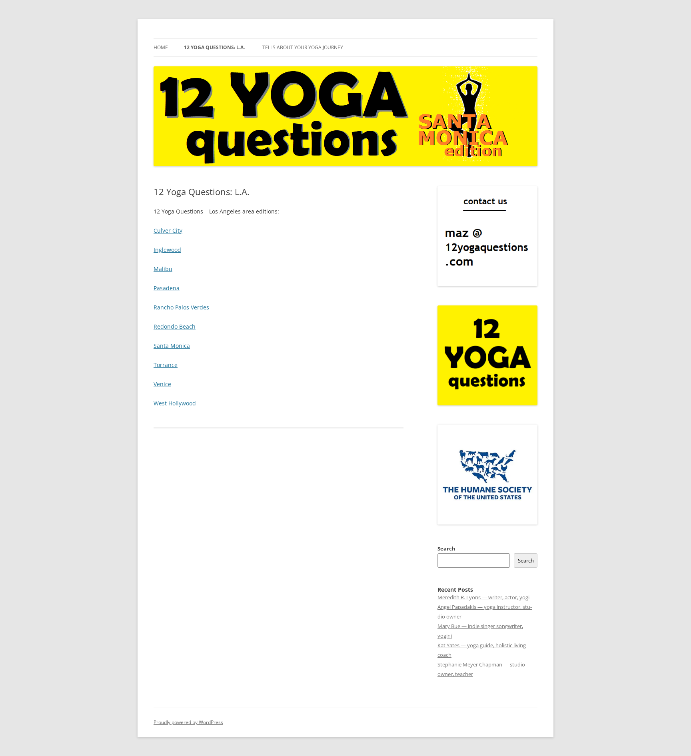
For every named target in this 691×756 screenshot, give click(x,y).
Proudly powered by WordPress (188, 722)
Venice (162, 384)
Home (161, 47)
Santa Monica (172, 345)
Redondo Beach (175, 326)
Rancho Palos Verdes (181, 307)
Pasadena (167, 288)
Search (446, 548)
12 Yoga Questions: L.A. (214, 47)
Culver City (168, 230)
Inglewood (167, 249)
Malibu (163, 269)
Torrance (166, 365)
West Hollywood (175, 403)
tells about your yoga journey (302, 47)
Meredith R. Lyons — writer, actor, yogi (483, 597)
